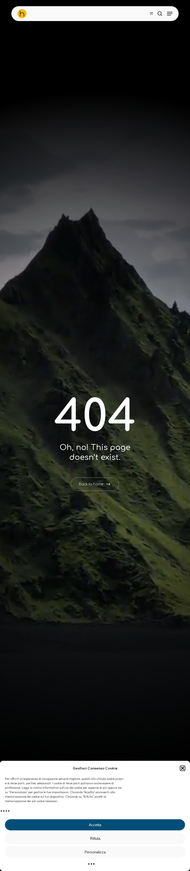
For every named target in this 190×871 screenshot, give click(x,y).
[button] (182, 768)
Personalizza (95, 852)
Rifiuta (95, 838)
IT (151, 13)
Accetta (95, 825)
